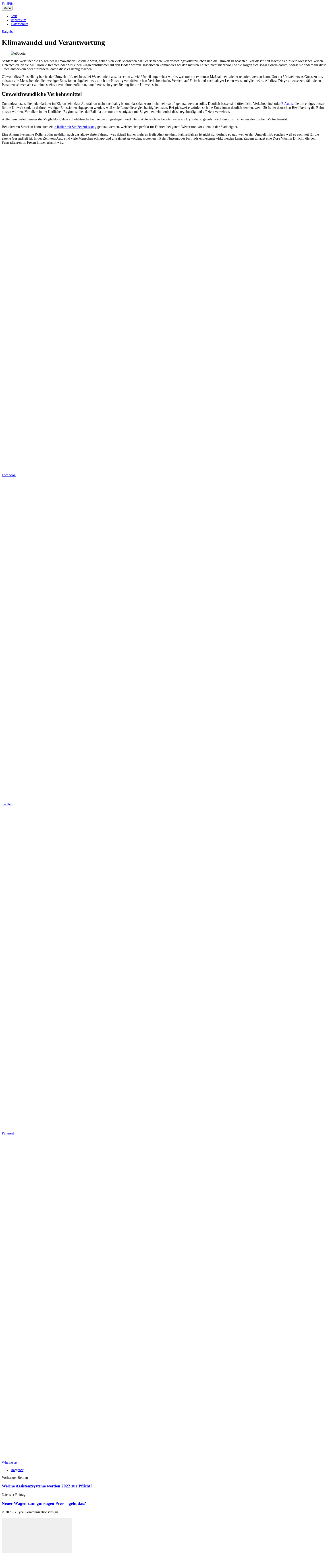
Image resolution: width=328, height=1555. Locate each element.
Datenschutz (19, 24)
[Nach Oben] (37, 1535)
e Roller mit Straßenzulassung (75, 127)
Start (14, 16)
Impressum (18, 20)
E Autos (287, 103)
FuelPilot (8, 4)
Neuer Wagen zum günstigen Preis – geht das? (44, 1503)
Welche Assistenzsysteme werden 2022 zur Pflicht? (47, 1486)
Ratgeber (8, 31)
